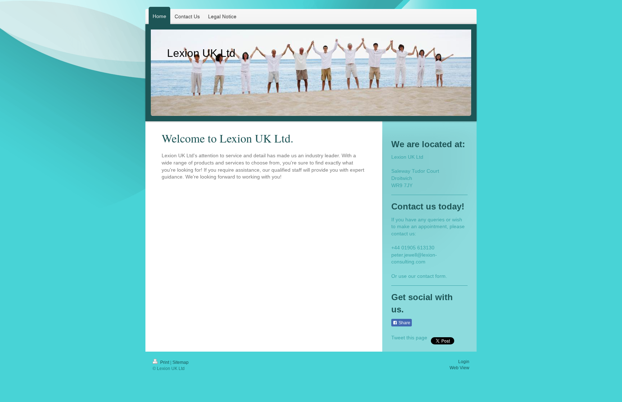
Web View (459, 367)
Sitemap (180, 362)
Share (403, 322)
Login (463, 361)
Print (164, 362)
